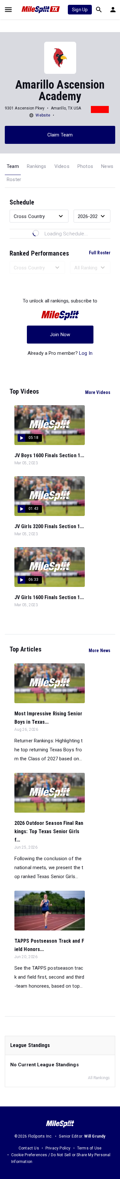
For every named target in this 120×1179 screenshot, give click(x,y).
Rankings (36, 166)
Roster (14, 179)
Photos (85, 166)
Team (13, 166)
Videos (61, 166)
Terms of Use (89, 1148)
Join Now (60, 334)
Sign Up (80, 9)
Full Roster (99, 252)
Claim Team (60, 135)
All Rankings (99, 1078)
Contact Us (29, 1148)
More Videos (97, 392)
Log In (85, 353)
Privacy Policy (58, 1148)
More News (99, 650)
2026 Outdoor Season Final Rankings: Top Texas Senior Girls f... (48, 831)
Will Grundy (94, 1136)
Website (43, 115)
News (107, 166)
